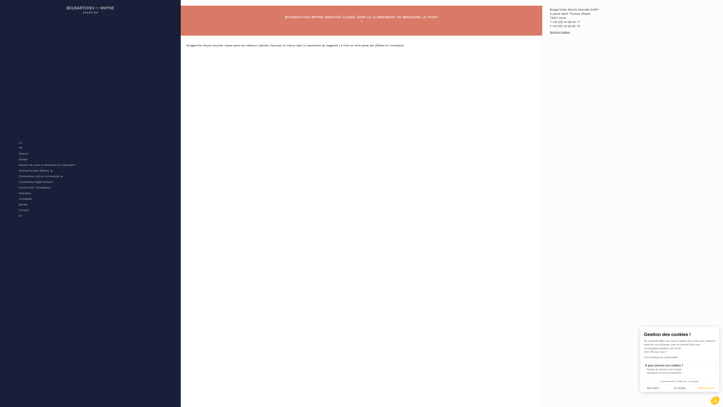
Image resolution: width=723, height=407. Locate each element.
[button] (715, 400)
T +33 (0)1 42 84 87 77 (565, 22)
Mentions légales (560, 32)
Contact (24, 210)
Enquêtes (25, 193)
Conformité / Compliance (35, 187)
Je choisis (680, 387)
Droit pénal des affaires (34, 170)
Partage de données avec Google (664, 369)
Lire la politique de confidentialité (661, 357)
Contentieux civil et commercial (39, 176)
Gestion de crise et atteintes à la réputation (47, 164)
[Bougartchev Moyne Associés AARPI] (90, 9)
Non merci (653, 387)
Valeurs (23, 153)
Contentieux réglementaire (36, 181)
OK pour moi (706, 387)
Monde (23, 204)
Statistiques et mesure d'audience (664, 373)
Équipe (23, 159)
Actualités (25, 198)
